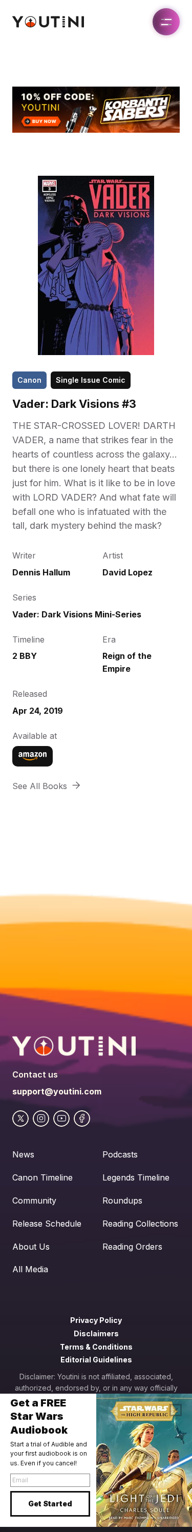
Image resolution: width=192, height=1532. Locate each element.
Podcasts (120, 1154)
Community (34, 1200)
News (23, 1154)
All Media (30, 1269)
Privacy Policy (96, 1320)
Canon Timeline (42, 1177)
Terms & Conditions (96, 1346)
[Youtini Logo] (48, 21)
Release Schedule (46, 1223)
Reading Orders (132, 1246)
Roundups (122, 1200)
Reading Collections (140, 1223)
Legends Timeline (135, 1177)
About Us (31, 1246)
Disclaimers (96, 1333)
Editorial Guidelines (96, 1359)
